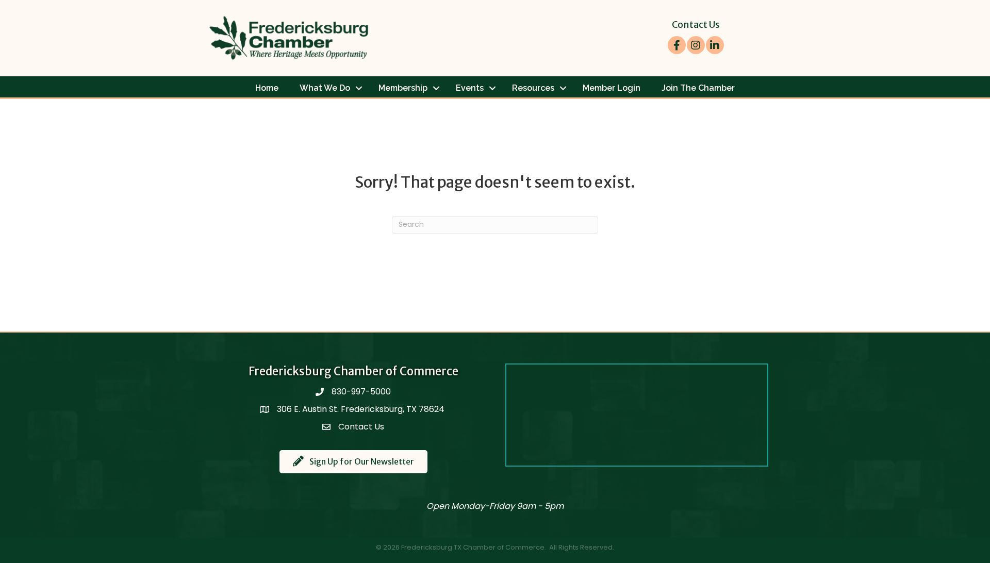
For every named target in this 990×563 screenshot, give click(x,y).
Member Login (611, 88)
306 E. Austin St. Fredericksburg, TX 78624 (362, 409)
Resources (533, 88)
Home (266, 88)
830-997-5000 (361, 392)
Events (470, 88)
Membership (402, 88)
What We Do (325, 88)
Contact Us (696, 24)
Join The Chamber (698, 88)
